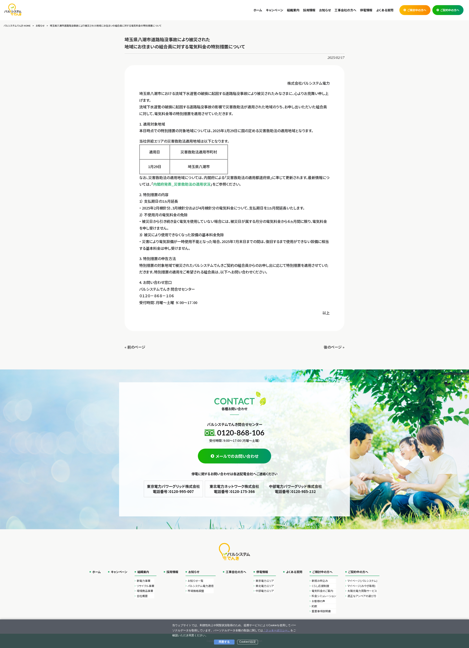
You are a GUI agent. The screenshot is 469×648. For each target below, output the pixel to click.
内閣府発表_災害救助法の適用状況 (182, 184)
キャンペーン (119, 572)
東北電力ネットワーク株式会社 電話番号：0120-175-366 (234, 489)
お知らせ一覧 (195, 581)
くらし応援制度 (320, 586)
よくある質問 (294, 572)
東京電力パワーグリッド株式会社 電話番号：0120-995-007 (173, 489)
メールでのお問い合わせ (237, 456)
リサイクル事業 (145, 586)
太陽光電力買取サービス (362, 591)
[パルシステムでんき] (12, 9)
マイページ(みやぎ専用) (361, 586)
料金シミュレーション (324, 596)
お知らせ (40, 25)
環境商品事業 (145, 591)
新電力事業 (143, 581)
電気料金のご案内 (322, 591)
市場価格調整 (196, 591)
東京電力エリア (265, 581)
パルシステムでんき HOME (17, 25)
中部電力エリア (265, 591)
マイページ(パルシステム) (362, 581)
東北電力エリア (265, 586)
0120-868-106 (240, 432)
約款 (314, 606)
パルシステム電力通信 (201, 586)
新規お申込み (320, 581)
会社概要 (142, 596)
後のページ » (334, 347)
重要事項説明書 (321, 611)
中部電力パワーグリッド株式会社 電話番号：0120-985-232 (295, 489)
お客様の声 (318, 601)
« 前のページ (135, 347)
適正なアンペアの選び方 (361, 596)
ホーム (96, 572)
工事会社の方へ (236, 572)
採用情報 (172, 572)
